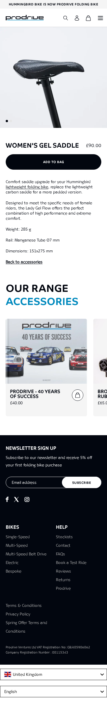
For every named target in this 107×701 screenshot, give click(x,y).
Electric (12, 562)
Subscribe (81, 483)
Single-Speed (18, 536)
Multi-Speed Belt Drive (26, 554)
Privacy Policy (18, 614)
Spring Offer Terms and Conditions (26, 626)
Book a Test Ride (71, 562)
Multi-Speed (17, 545)
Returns (63, 579)
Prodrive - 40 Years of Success (35, 394)
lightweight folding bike (27, 187)
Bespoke (13, 571)
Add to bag (53, 162)
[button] (7, 121)
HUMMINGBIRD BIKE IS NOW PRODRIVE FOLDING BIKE (53, 4)
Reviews (63, 571)
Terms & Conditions (24, 605)
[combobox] (53, 674)
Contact (63, 545)
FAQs (60, 554)
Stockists (64, 536)
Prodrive (63, 588)
